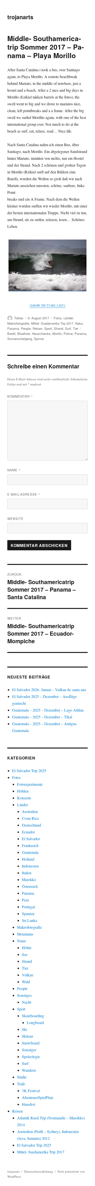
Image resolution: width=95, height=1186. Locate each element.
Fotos (58, 318)
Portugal (28, 906)
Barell (11, 333)
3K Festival (31, 1090)
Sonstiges (24, 995)
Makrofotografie (18, 323)
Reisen (37, 328)
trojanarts (20, 17)
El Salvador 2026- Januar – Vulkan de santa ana (49, 689)
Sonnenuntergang (19, 338)
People (26, 328)
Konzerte (24, 797)
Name (14, 470)
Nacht (26, 1002)
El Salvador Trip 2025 (29, 770)
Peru (25, 899)
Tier (75, 328)
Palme (68, 333)
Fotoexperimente (30, 784)
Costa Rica (30, 818)
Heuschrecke (41, 333)
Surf (68, 328)
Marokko (29, 879)
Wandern (29, 1070)
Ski (24, 1029)
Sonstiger (29, 1049)
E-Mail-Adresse (23, 494)
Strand (58, 328)
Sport (48, 328)
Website (15, 518)
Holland (28, 859)
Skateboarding (33, 1015)
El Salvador (31, 838)
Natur (79, 323)
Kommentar (20, 396)
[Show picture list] (47, 305)
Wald (26, 981)
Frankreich (30, 845)
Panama (13, 328)
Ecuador (28, 831)
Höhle (26, 947)
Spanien (28, 913)
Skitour (27, 1036)
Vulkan (27, 974)
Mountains (25, 933)
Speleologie (31, 1056)
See (25, 954)
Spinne (39, 338)
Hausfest (28, 1104)
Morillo (57, 333)
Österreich (30, 886)
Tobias (18, 318)
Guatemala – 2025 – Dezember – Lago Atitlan (48, 710)
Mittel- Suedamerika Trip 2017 (52, 323)
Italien (26, 872)
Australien (30, 811)
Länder (68, 318)
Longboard (35, 1022)
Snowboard (30, 1042)
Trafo (21, 1083)
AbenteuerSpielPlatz (37, 1097)
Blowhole (23, 333)
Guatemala (30, 852)
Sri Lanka (29, 920)
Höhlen (22, 791)
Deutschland (31, 825)
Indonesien (30, 865)
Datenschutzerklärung (38, 1171)
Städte (22, 1076)
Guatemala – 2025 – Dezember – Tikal (42, 716)
